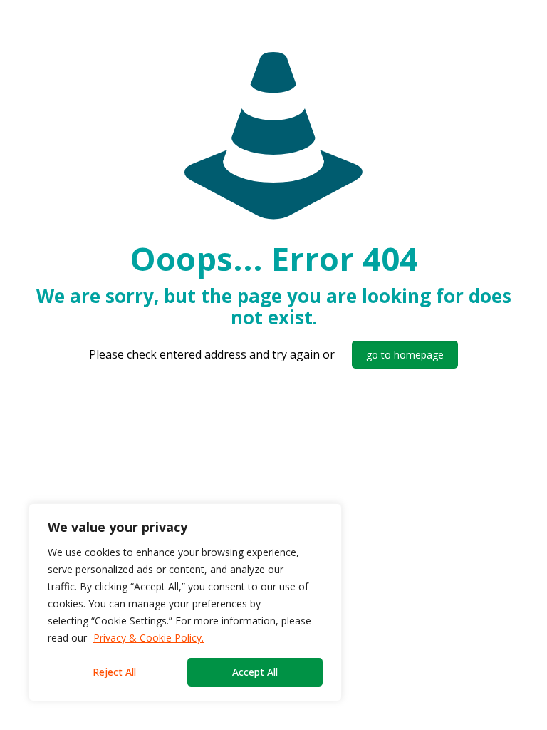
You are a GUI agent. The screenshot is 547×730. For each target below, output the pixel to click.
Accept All (255, 672)
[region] (185, 602)
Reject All (114, 672)
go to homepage (405, 354)
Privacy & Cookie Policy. (148, 637)
